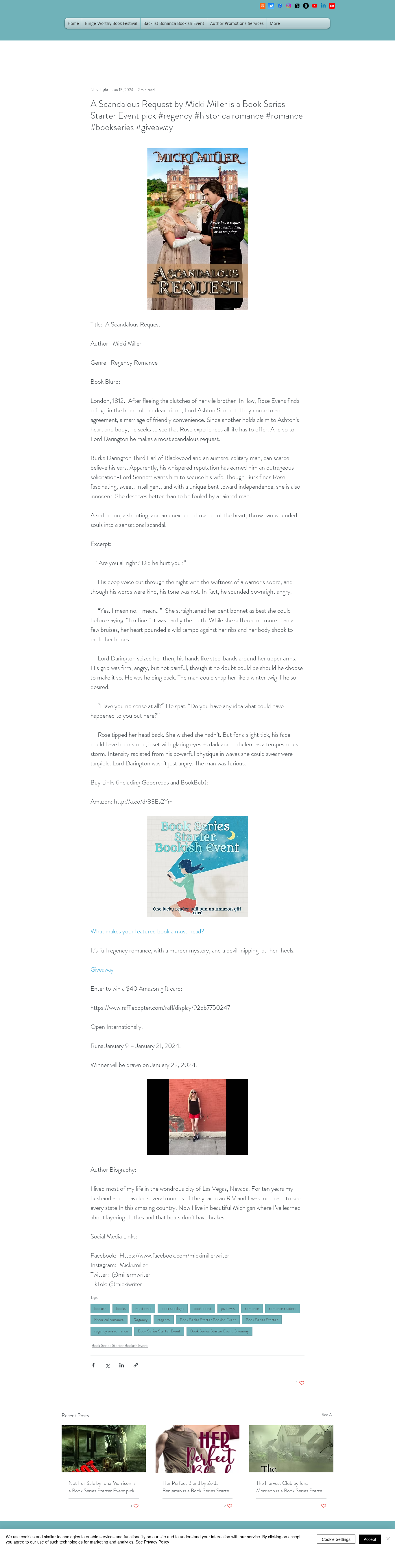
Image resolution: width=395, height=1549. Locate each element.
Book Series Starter (262, 1320)
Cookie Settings (336, 1539)
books (120, 1308)
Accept (370, 1539)
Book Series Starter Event (159, 1331)
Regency (140, 1320)
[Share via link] (136, 1365)
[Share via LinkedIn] (121, 1365)
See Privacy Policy (152, 1542)
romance (252, 1308)
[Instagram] (288, 6)
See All (327, 1414)
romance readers (282, 1308)
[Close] (388, 1539)
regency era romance (111, 1331)
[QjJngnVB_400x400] (271, 6)
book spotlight (172, 1308)
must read (143, 1308)
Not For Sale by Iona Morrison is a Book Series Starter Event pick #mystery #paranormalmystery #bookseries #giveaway (102, 1486)
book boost (202, 1308)
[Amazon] (306, 6)
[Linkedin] (323, 6)
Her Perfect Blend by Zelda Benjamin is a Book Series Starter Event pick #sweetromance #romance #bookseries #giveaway (197, 1486)
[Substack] (262, 6)
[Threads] (297, 6)
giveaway (228, 1308)
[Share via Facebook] (93, 1365)
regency (163, 1320)
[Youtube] (315, 6)
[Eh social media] (332, 6)
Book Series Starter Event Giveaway (219, 1331)
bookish (100, 1308)
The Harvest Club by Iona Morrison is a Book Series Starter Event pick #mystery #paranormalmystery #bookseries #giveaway (290, 1486)
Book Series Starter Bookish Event (208, 1320)
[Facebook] (280, 6)
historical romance (109, 1320)
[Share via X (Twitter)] (107, 1365)
